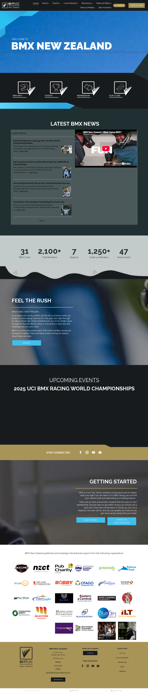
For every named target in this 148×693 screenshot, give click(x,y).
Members (74, 690)
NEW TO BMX (90, 520)
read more (24, 151)
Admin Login (117, 690)
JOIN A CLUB (137, 5)
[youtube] (93, 452)
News (122, 667)
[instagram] (87, 452)
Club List (122, 653)
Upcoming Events (122, 658)
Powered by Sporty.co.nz (31, 690)
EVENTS (26, 343)
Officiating (122, 671)
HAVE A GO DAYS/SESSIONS (122, 521)
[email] (100, 452)
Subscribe (90, 653)
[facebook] (80, 452)
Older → (42, 221)
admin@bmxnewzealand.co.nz (58, 673)
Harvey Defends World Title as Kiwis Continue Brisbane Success (41, 183)
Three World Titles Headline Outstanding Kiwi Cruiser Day (38, 202)
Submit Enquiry (58, 679)
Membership (122, 662)
